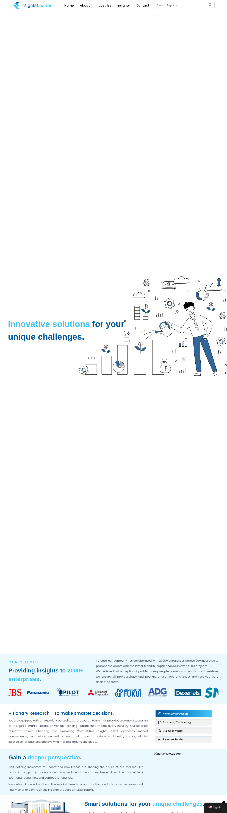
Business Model (173, 731)
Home (69, 5)
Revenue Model (173, 739)
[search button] (210, 5)
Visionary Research (175, 713)
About (85, 5)
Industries (103, 5)
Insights (123, 5)
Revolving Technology (177, 722)
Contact (142, 5)
